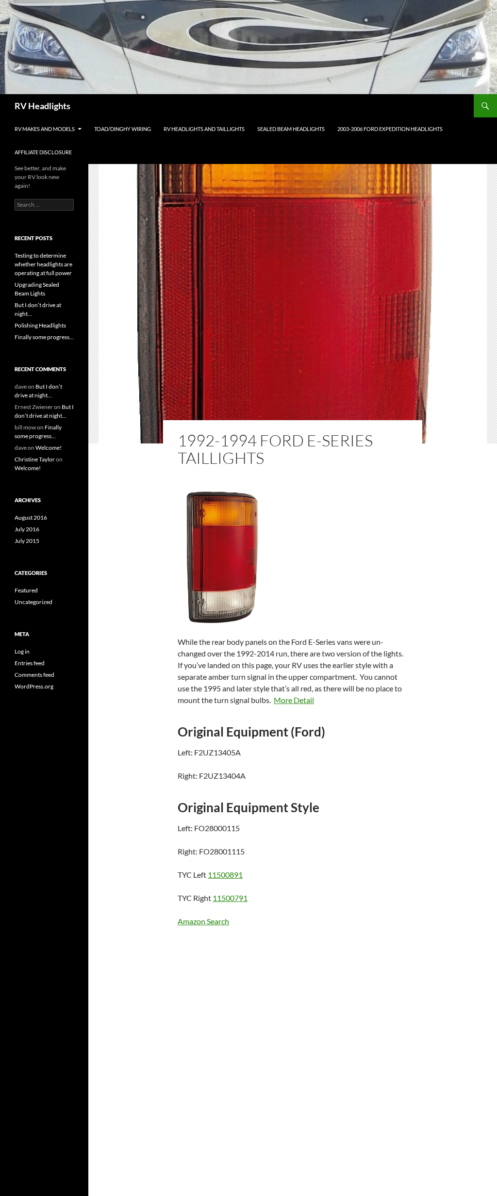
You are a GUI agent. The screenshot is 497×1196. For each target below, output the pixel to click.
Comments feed (34, 674)
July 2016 (27, 529)
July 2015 (27, 540)
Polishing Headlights (40, 325)
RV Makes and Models (45, 129)
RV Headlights (42, 105)
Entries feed (30, 663)
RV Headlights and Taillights (204, 129)
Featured (26, 590)
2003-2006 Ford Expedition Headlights (390, 129)
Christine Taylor (35, 459)
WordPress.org (34, 686)
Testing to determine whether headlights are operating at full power (43, 264)
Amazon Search (203, 921)
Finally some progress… (44, 337)
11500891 (225, 874)
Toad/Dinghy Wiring (122, 129)
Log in (22, 651)
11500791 (230, 897)
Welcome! (48, 447)
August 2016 (31, 517)
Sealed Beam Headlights (291, 129)
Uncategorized (33, 602)
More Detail (294, 699)
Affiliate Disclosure (43, 152)
